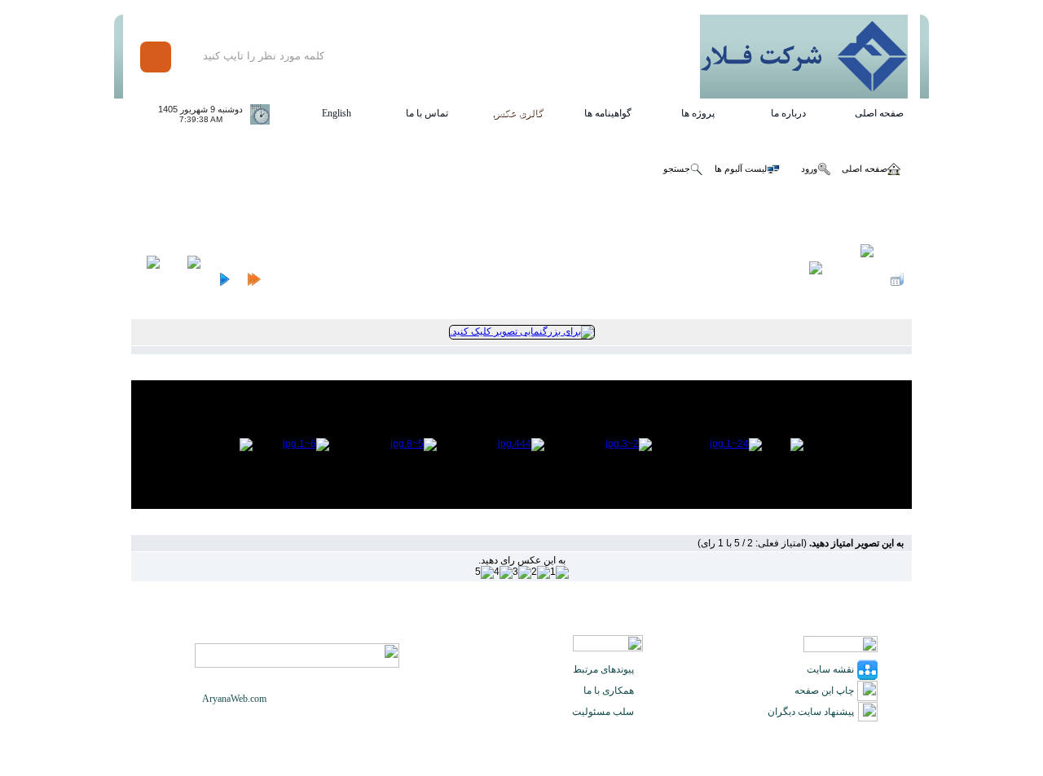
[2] (540, 572)
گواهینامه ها (608, 113)
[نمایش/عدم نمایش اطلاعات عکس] (856, 279)
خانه (904, 215)
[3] (522, 572)
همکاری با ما (608, 690)
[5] (484, 572)
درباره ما (788, 113)
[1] (559, 572)
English (336, 113)
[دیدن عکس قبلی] (224, 279)
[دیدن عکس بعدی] (189, 279)
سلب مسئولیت (603, 711)
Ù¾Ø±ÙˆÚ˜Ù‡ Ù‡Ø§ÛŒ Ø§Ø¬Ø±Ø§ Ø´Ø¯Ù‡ (306, 215)
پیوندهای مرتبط (603, 669)
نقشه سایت (830, 669)
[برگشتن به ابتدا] (254, 279)
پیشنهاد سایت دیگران (811, 711)
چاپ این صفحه (824, 690)
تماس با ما (427, 113)
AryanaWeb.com (234, 698)
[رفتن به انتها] (149, 279)
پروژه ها (698, 113)
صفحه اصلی (879, 113)
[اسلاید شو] (810, 279)
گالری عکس (517, 113)
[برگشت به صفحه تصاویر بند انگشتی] (897, 279)
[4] (503, 572)
